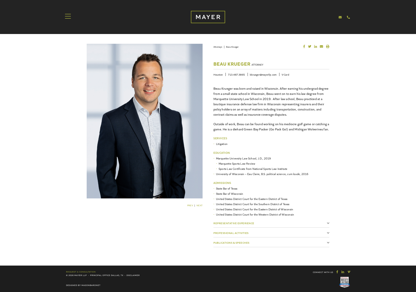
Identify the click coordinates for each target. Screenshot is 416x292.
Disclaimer (133, 275)
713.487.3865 (236, 74)
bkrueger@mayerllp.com (263, 74)
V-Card (285, 74)
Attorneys (217, 46)
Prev (190, 205)
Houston (218, 74)
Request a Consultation (81, 271)
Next (200, 205)
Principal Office (100, 275)
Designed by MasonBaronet (83, 285)
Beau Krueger (232, 46)
